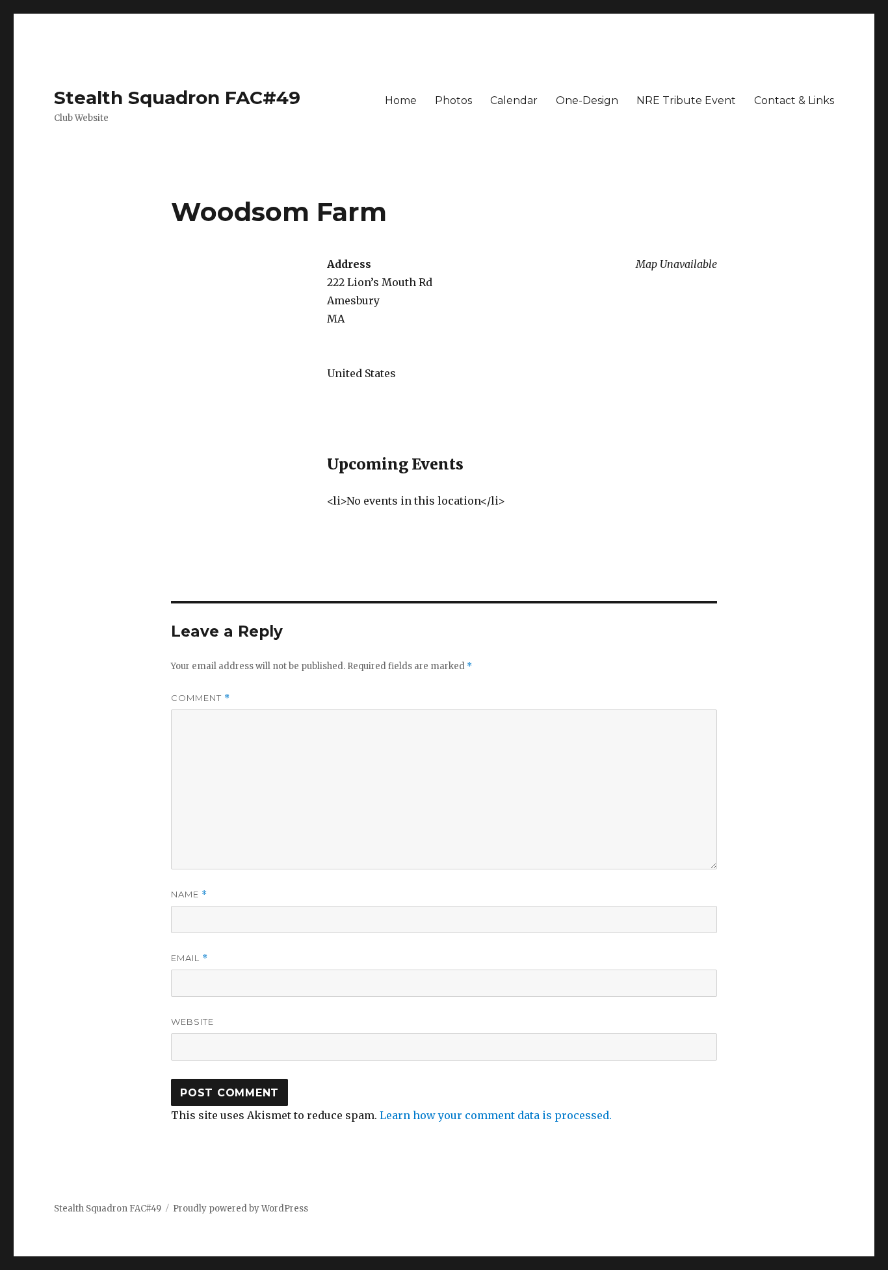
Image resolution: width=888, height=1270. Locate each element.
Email (189, 958)
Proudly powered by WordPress (240, 1208)
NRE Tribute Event (686, 100)
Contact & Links (794, 100)
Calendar (514, 100)
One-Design (587, 100)
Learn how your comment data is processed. (496, 1115)
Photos (453, 100)
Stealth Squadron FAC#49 (177, 97)
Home (401, 100)
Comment (200, 698)
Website (192, 1021)
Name (189, 894)
